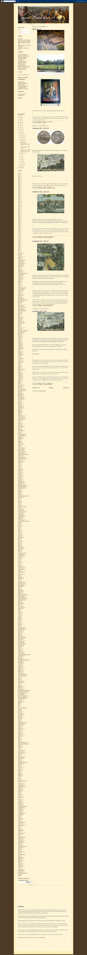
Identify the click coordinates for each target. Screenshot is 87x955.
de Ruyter (20, 377)
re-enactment (20, 689)
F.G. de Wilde (20, 426)
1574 (19, 174)
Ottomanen (20, 658)
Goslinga (19, 462)
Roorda (19, 710)
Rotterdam (20, 711)
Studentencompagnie (22, 762)
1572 (19, 173)
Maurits (19, 589)
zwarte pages (20, 871)
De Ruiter (20, 375)
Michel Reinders (21, 595)
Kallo (19, 529)
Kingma (19, 534)
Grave (19, 467)
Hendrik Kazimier (21, 487)
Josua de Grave (21, 519)
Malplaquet (20, 578)
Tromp (19, 791)
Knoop (19, 543)
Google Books (21, 461)
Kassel (19, 531)
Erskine (19, 422)
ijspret (19, 503)
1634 (19, 182)
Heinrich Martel (21, 482)
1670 (19, 199)
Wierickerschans (21, 854)
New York (20, 631)
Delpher (19, 382)
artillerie (19, 279)
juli (21, 154)
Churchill (20, 349)
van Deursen (20, 807)
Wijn (19, 855)
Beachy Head (20, 298)
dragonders (20, 406)
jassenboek (20, 513)
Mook (19, 605)
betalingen (20, 311)
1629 (19, 179)
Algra (19, 267)
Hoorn (19, 493)
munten (19, 614)
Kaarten (19, 526)
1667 (19, 197)
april (22, 159)
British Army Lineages (22, 57)
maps (19, 579)
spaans (19, 741)
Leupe (19, 559)
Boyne (19, 326)
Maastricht (20, 577)
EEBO (19, 413)
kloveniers (20, 541)
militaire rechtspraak (22, 598)
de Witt (19, 371)
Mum (19, 610)
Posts (21, 30)
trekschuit (20, 789)
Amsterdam (20, 271)
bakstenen (20, 295)
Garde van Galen (21, 451)
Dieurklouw (20, 395)
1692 (19, 221)
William (19, 859)
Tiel (19, 782)
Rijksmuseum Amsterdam (23, 88)
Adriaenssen (20, 261)
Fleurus (19, 429)
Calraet (19, 338)
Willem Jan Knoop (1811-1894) (24, 41)
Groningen (20, 473)
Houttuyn (20, 494)
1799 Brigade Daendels (22, 54)
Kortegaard (20, 549)
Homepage (51, 387)
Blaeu (19, 314)
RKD (19, 703)
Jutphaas (19, 525)
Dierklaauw (20, 394)
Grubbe (19, 474)
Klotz (19, 539)
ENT (19, 421)
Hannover (20, 478)
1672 (19, 202)
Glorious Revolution (22, 458)
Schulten (19, 727)
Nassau (19, 626)
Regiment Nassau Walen (22, 691)
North (19, 647)
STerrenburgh (20, 758)
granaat (19, 465)
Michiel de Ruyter (21, 597)
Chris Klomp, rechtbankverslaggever (22, 60)
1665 (19, 194)
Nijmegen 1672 (21, 641)
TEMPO (19, 774)
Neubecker (20, 630)
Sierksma (20, 734)
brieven (19, 329)
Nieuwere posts (35, 387)
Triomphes (20, 790)
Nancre (19, 622)
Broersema (20, 333)
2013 (20, 130)
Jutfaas (19, 523)
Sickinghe (20, 733)
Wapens (19, 843)
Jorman (19, 518)
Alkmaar (19, 269)
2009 (20, 167)
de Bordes (20, 374)
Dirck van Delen (21, 398)
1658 (19, 190)
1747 (19, 238)
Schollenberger (21, 723)
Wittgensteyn (20, 863)
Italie (19, 507)
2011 (20, 134)
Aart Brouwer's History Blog (23, 55)
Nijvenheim (20, 645)
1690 (19, 218)
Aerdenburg (20, 265)
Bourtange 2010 (21, 322)
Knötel (19, 545)
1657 (19, 189)
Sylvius (19, 766)
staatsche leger (21, 750)
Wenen (19, 850)
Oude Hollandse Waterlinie (23, 659)
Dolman (19, 403)
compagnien (20, 358)
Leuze (19, 563)
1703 (19, 227)
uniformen (20, 797)
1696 (19, 222)
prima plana (20, 681)
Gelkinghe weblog (21, 63)
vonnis (19, 835)
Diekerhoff (20, 393)
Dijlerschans (20, 397)
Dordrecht (20, 405)
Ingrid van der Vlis (21, 506)
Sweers (19, 765)
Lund (19, 573)
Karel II (19, 530)
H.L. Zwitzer (20, 475)
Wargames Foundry (22, 846)
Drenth (19, 409)
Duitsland (20, 411)
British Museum (21, 331)
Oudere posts (66, 387)
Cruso (19, 365)
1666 (19, 195)
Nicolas (19, 633)
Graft (19, 463)
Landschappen (21, 554)
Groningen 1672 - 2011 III (40, 191)
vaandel (19, 801)
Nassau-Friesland (21, 627)
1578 (19, 175)
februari (22, 162)
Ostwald (19, 657)
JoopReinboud (21, 517)
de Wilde (20, 378)
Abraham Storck (21, 259)
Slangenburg (20, 735)
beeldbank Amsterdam (22, 299)
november (23, 137)
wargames (20, 845)
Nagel (19, 621)
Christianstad (20, 347)
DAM (19, 367)
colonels (19, 355)
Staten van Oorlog (21, 753)
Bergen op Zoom (21, 307)
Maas (19, 575)
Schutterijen (20, 729)
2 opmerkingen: (49, 121)
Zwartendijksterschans (22, 873)
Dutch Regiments (21, 82)
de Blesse (20, 373)
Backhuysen (20, 294)
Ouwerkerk (20, 663)
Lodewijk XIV (21, 567)
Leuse (19, 561)
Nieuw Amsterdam (21, 637)
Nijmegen (20, 639)
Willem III (20, 858)
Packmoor (20, 666)
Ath (18, 286)
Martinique (20, 586)
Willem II (20, 857)
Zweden (19, 874)
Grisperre (20, 470)
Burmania (20, 335)
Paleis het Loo (23, 142)
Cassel (19, 341)
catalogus (20, 342)
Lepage (19, 558)
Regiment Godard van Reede (23, 690)
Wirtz (19, 862)
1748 (19, 239)
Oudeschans (20, 662)
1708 (19, 230)
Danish (19, 370)
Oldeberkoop (20, 651)
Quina (19, 685)
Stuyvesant (20, 763)
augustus (22, 152)
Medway (19, 593)
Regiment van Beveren (22, 697)
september (23, 140)
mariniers (20, 581)
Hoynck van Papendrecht (23, 495)
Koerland (20, 546)
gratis (19, 466)
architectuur (20, 278)
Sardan (19, 719)
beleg (19, 303)
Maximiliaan (20, 591)
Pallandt (19, 669)
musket (19, 617)
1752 (19, 242)
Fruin (19, 439)
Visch (19, 827)
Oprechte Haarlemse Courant (23, 654)
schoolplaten (20, 725)
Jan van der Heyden (22, 511)
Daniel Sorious (21, 369)
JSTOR (19, 522)
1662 (19, 193)
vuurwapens (20, 839)
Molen (19, 601)
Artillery (19, 281)
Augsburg (20, 290)
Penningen (20, 671)
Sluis (19, 737)
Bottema (19, 319)
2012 (20, 132)
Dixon (19, 401)
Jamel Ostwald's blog (22, 65)
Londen (19, 570)
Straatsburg (20, 761)
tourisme (19, 787)
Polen (19, 678)
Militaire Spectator (21, 599)
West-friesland (21, 851)
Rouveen (19, 713)
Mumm (19, 611)
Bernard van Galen (21, 310)
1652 (19, 187)
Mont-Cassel (20, 603)
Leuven (19, 562)
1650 (19, 186)
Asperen (19, 285)
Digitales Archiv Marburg (23, 86)
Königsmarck (20, 547)
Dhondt (19, 391)
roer (19, 706)
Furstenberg (20, 443)
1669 (19, 198)
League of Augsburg (22, 94)
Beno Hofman (21, 305)
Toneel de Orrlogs (21, 786)
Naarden (19, 619)
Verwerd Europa (21, 822)
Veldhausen (20, 818)
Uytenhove (20, 799)
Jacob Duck (20, 510)
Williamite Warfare (21, 69)
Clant (19, 350)
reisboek (19, 699)
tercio (19, 777)
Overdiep (20, 665)
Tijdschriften (20, 783)
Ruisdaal (19, 715)
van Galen (20, 810)
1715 (19, 235)
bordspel (19, 318)
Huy (19, 499)
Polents (19, 679)
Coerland (20, 353)
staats (19, 749)
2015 (20, 127)
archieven (20, 277)
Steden (19, 754)
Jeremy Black (20, 514)
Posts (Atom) (42, 391)
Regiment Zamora (21, 698)
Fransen (19, 433)
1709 (19, 231)
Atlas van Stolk (21, 289)
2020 (20, 119)
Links (19, 565)
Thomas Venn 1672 (22, 781)
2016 (20, 125)
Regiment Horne (21, 693)
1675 (19, 206)
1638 (19, 183)
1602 (19, 178)
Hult (19, 498)
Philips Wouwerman (22, 675)
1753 (19, 243)
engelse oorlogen (21, 418)
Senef (19, 730)
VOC (19, 834)
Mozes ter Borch (21, 607)
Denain (19, 383)
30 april (19, 255)
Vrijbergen (20, 838)
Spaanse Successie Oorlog (23, 743)
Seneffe (19, 731)
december (23, 135)
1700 (19, 225)
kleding (19, 538)
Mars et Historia (21, 585)
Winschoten (20, 861)
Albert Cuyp (20, 266)
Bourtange (20, 321)
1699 (19, 223)
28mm (19, 254)
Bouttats (19, 323)
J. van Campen (21, 509)
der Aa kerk (20, 387)
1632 (19, 181)
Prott (19, 683)
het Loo (19, 489)
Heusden (19, 490)
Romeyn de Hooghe (22, 707)
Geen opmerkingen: (50, 236)
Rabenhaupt (20, 686)
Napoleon (20, 623)
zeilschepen (20, 869)
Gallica (19, 445)
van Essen (20, 809)
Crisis (19, 363)
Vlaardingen (20, 830)
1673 (19, 203)
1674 (19, 205)
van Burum (20, 805)
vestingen (20, 823)
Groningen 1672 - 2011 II (25, 149)
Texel (19, 778)
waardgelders (20, 841)
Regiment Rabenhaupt (22, 695)
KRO (19, 550)
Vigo (19, 826)
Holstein (19, 491)
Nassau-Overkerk (21, 629)
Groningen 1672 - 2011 (25, 151)
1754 (19, 245)
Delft (19, 381)
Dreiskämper (20, 407)
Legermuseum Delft (22, 87)
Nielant (19, 634)
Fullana (19, 441)
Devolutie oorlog (21, 390)
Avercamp (20, 291)
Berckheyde (20, 306)
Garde (19, 446)
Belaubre (19, 302)
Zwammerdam (21, 870)
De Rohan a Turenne (22, 62)
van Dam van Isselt (21, 806)
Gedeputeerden (21, 453)
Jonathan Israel (21, 515)
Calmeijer (20, 337)
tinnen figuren (21, 785)
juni (21, 156)
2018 (20, 122)
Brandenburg (20, 327)
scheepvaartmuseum (22, 722)
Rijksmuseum (20, 701)
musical (19, 615)
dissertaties (20, 399)
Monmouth (20, 602)
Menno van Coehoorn (22, 594)
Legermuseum (21, 555)
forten (19, 431)
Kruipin (19, 551)
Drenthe (19, 410)
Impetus (19, 505)
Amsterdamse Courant (22, 273)
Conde (19, 359)
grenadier (20, 469)
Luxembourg (20, 574)
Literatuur (20, 566)
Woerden (20, 865)
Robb (19, 705)
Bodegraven (20, 317)
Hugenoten (20, 497)
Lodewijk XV (20, 569)
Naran (19, 625)
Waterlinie (20, 847)
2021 (20, 117)
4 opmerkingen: (49, 383)
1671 (19, 201)
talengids (19, 769)
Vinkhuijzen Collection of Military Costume (23, 84)
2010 (20, 166)
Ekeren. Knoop (21, 415)
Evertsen (19, 423)
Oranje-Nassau (21, 655)
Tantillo (19, 770)
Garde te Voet (20, 450)
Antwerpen (20, 275)
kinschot (19, 535)
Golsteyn (19, 459)
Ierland (19, 502)
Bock (19, 315)
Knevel (19, 542)
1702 (19, 226)
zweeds (19, 875)
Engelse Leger (21, 417)
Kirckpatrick (20, 537)
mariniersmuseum (21, 582)
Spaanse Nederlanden (22, 742)
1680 (19, 211)
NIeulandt (20, 635)
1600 (19, 177)
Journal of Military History (23, 521)
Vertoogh (20, 821)
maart (22, 161)
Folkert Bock (20, 430)
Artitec (19, 282)
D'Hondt (19, 366)
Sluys (19, 738)
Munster (19, 613)
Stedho (19, 755)
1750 (19, 241)
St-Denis (19, 747)
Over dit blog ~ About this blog (24, 39)
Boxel (19, 325)
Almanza (19, 270)
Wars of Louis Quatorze (22, 67)
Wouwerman (20, 866)
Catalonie (20, 343)
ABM (19, 258)
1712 (19, 233)
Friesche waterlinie (21, 434)
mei (21, 157)
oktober (22, 139)
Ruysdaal (20, 717)
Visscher (19, 829)
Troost (19, 793)
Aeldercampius (21, 263)
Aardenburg (20, 257)
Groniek (19, 471)
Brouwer (19, 334)
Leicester (19, 557)
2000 (19, 246)
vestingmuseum (21, 825)
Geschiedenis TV (21, 457)
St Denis (19, 746)
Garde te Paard (21, 449)
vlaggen (19, 831)
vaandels (19, 802)
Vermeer (19, 819)
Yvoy (19, 867)
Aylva (19, 293)
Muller (19, 609)
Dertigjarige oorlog (22, 389)
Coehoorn (20, 351)
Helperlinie (20, 483)
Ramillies (20, 687)
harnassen (20, 479)
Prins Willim (20, 682)
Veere (19, 817)
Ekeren (19, 414)
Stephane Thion (21, 757)
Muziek (19, 618)
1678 (19, 210)
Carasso (19, 339)
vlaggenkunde (21, 833)
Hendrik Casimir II (21, 486)
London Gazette (21, 571)
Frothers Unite (21, 95)
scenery (19, 721)
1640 (19, 185)
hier (38, 354)
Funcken (19, 442)
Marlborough (20, 583)
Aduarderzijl (20, 262)
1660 (19, 191)
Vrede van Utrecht (21, 837)
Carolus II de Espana (22, 58)
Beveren (19, 313)
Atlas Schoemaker (21, 287)
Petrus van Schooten (22, 674)
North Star (20, 649)
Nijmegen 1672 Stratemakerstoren (21, 643)
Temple (19, 773)
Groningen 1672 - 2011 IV (40, 128)
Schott (19, 726)
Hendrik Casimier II (22, 485)
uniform (19, 795)
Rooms (19, 709)
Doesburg (20, 402)
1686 (19, 214)
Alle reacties (22, 32)
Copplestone (20, 361)
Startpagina (20, 38)
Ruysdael (20, 718)
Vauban (19, 815)
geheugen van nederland (23, 454)
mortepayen (20, 606)
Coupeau (19, 362)
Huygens (19, 501)
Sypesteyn (20, 767)
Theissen (19, 779)
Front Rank (20, 438)
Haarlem (19, 477)
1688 (19, 215)
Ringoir (19, 702)
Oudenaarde (20, 661)
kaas (19, 527)
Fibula (19, 427)
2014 (20, 129)
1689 (19, 217)
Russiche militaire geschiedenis (24, 66)
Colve (19, 357)
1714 (19, 234)
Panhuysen (20, 670)
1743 (19, 237)
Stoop (19, 759)
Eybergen (20, 425)
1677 (19, 209)
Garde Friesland (21, 447)
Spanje (19, 745)
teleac (19, 771)
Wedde (19, 849)
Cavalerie (20, 345)
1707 (19, 229)
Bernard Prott (20, 309)
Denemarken (20, 385)
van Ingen (20, 811)
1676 (19, 207)
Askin (19, 283)
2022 (20, 115)
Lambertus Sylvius (21, 553)
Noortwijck (20, 646)
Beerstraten (20, 301)
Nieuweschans (21, 638)
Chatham (19, 346)
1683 (19, 213)
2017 (20, 124)
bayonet (19, 297)
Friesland (20, 437)
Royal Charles (20, 714)
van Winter (20, 814)
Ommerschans (21, 653)
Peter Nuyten (20, 673)
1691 (19, 219)
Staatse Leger (20, 751)
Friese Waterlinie (21, 435)
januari (22, 164)
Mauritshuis (20, 590)
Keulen (19, 533)
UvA (19, 798)
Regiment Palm (21, 694)
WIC (19, 853)
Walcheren (20, 842)
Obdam (19, 650)
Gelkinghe (20, 455)
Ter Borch (20, 775)
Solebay (19, 739)
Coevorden (20, 354)
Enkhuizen (20, 419)
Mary (19, 587)
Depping (19, 386)
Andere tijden (20, 274)
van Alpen (20, 803)
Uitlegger (20, 794)
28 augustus (20, 253)
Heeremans (20, 481)
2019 (20, 120)
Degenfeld (20, 379)
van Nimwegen (21, 813)
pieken (19, 677)
